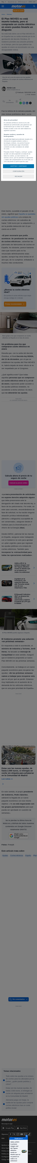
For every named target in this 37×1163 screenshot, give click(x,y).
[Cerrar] (26, 1136)
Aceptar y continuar (18, 166)
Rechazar (18, 176)
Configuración (18, 171)
